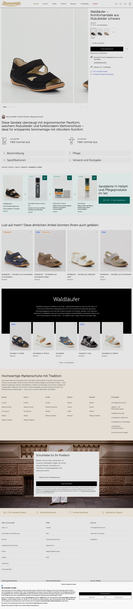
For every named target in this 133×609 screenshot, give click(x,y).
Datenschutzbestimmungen (68, 584)
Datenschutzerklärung (32, 605)
